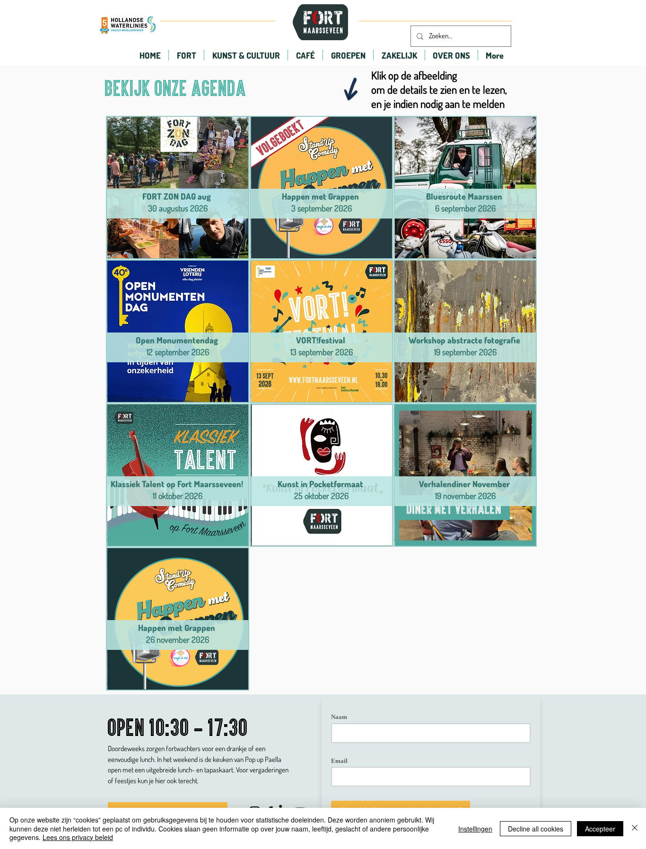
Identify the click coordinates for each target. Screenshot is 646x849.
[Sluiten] (634, 828)
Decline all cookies (535, 828)
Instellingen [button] (475, 828)
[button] (186, 55)
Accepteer (600, 828)
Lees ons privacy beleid (78, 837)
